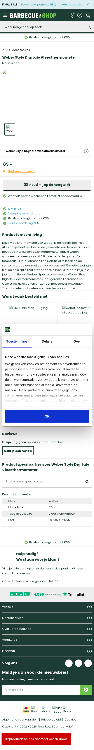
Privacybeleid (51, 719)
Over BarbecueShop (16, 629)
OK (47, 416)
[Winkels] (72, 15)
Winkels (7, 607)
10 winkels (15, 209)
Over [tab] (77, 341)
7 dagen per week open (25, 213)
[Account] (79, 15)
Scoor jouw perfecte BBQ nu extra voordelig (52, 4)
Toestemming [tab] (16, 341)
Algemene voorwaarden (20, 719)
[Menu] (6, 15)
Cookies (70, 719)
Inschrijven (86, 690)
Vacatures (9, 640)
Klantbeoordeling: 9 (22, 223)
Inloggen (8, 651)
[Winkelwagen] (88, 15)
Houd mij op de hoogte (47, 185)
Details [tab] (47, 341)
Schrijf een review (18, 451)
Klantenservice (12, 618)
